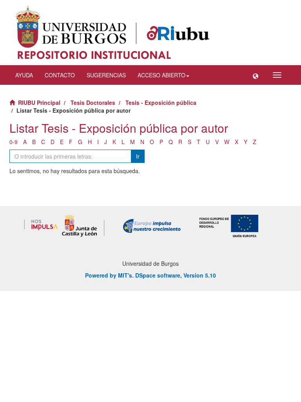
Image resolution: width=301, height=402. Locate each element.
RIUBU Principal (39, 102)
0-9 (13, 142)
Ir (138, 156)
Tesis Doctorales (93, 102)
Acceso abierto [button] (161, 75)
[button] (255, 75)
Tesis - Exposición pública (160, 102)
